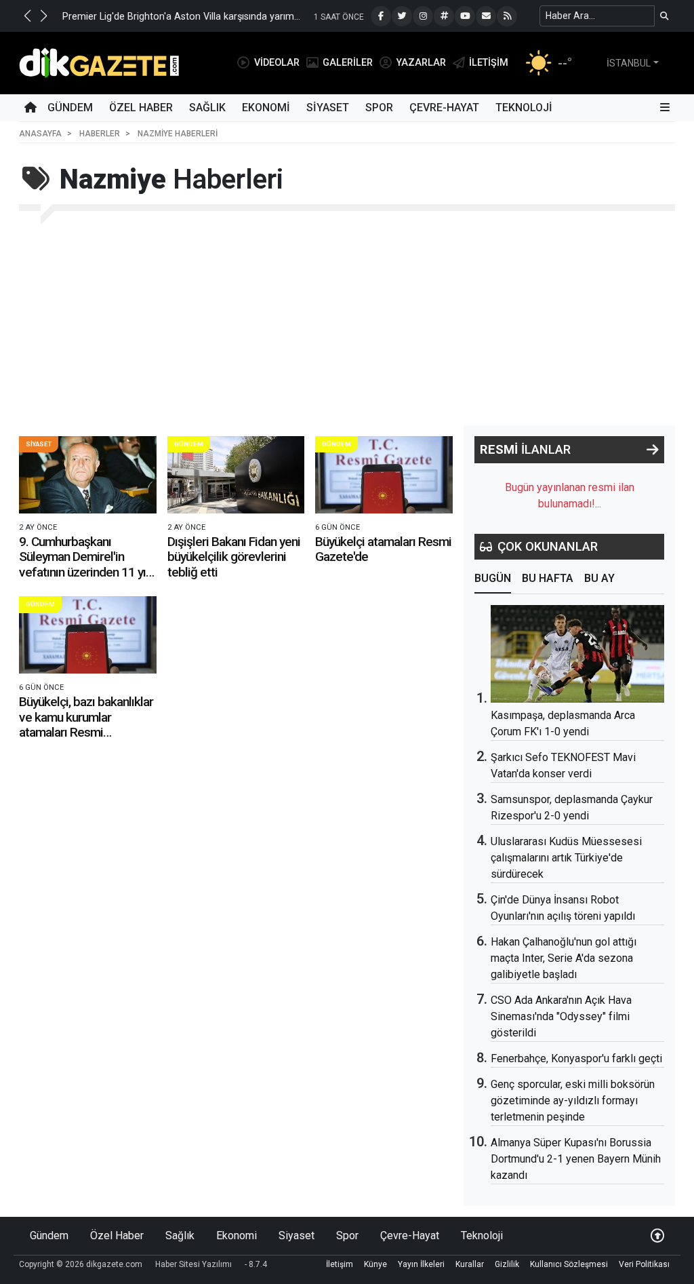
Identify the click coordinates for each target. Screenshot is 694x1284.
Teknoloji (523, 107)
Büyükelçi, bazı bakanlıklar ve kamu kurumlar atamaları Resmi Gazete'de (86, 724)
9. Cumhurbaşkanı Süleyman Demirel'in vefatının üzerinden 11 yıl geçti (83, 564)
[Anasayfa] (30, 107)
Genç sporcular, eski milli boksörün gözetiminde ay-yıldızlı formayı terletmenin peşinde (573, 1100)
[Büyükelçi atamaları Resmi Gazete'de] (384, 474)
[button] (27, 15)
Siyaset (327, 107)
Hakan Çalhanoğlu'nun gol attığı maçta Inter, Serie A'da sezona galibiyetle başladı (563, 958)
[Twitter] (402, 16)
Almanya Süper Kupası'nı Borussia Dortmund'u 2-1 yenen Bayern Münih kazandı (576, 1159)
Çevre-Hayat (444, 107)
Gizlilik (507, 1264)
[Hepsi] (653, 450)
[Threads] (444, 16)
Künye (375, 1264)
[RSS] (507, 16)
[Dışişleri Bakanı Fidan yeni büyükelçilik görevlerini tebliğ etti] (236, 474)
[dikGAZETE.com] (99, 62)
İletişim (339, 1264)
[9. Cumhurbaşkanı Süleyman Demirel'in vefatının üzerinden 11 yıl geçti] (88, 474)
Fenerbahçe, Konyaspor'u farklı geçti (576, 1058)
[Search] (664, 15)
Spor (379, 107)
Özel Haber (141, 107)
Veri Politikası (644, 1264)
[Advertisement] (347, 324)
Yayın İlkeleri (421, 1264)
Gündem (70, 107)
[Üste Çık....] (657, 1235)
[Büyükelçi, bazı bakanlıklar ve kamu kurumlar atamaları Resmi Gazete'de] (88, 635)
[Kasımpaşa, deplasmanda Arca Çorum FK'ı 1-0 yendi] (577, 654)
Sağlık (207, 107)
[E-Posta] (486, 16)
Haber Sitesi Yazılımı (193, 1264)
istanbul (629, 63)
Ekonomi (266, 107)
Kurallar (469, 1264)
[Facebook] (381, 16)
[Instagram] (423, 16)
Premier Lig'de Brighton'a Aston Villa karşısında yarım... (181, 16)
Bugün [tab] (492, 578)
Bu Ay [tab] (599, 578)
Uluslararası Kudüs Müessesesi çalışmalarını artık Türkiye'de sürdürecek (566, 857)
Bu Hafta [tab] (547, 578)
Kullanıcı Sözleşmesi (569, 1264)
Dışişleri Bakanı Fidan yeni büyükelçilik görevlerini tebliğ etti (233, 557)
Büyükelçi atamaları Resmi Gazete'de (383, 549)
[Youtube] (465, 16)
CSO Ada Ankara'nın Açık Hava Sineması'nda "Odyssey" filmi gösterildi (561, 1016)
